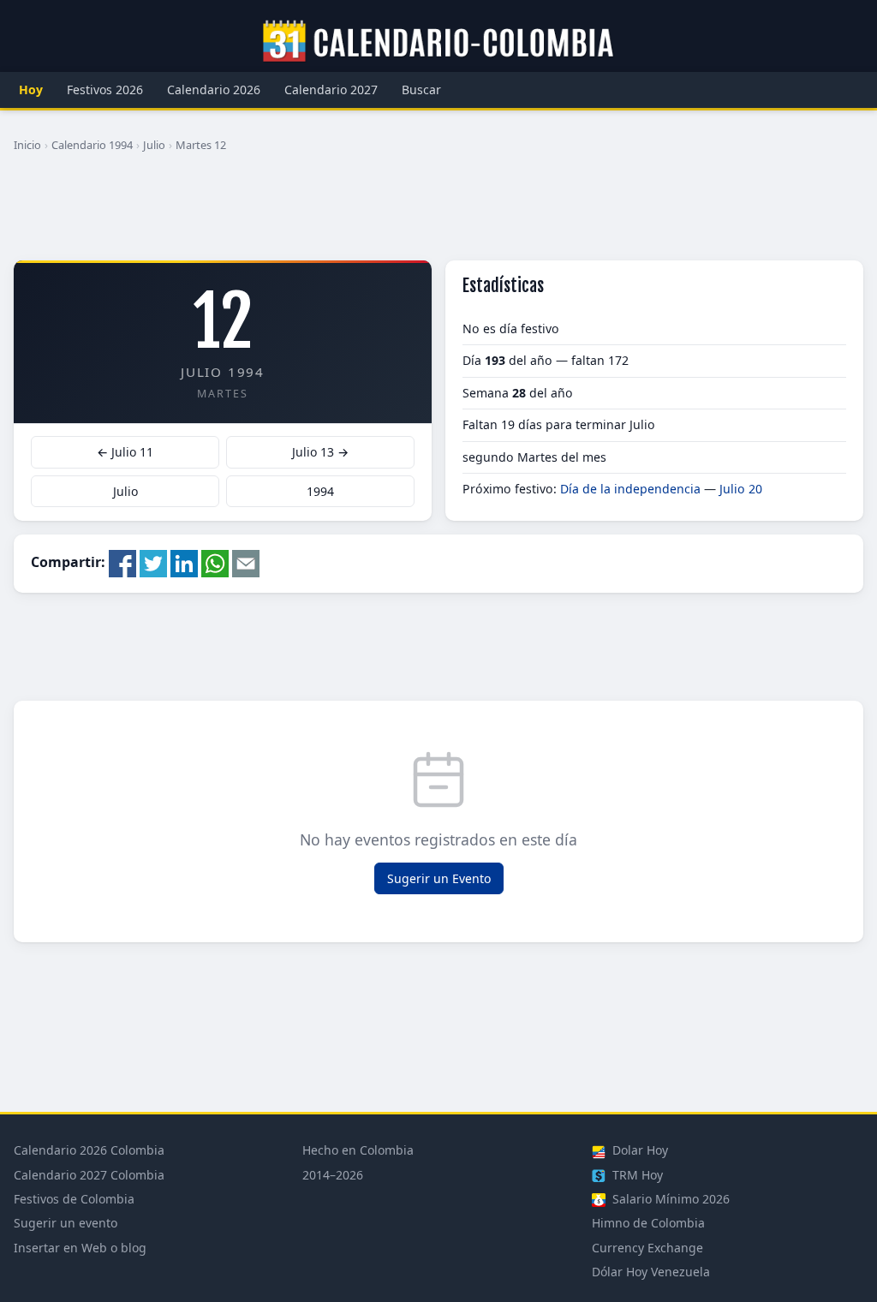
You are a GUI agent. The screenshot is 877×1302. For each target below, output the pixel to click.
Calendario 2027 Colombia (89, 1175)
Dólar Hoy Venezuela (651, 1271)
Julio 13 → (320, 452)
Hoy (31, 89)
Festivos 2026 (105, 89)
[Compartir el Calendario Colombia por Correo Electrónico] (246, 561)
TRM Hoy (636, 1175)
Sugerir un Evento (439, 878)
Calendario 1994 (92, 144)
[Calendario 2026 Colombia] (438, 42)
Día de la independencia (630, 489)
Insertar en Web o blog (80, 1247)
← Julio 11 (125, 452)
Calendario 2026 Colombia (89, 1150)
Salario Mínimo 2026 (669, 1199)
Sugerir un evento (65, 1223)
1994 (320, 491)
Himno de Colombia (648, 1223)
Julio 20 (740, 489)
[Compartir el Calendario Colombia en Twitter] (153, 561)
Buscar (421, 89)
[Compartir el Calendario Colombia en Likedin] (184, 561)
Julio (154, 144)
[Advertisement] (438, 213)
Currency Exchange (647, 1247)
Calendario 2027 (331, 89)
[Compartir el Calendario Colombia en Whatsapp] (215, 561)
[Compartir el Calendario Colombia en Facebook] (122, 561)
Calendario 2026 (213, 89)
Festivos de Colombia (74, 1199)
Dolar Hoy (638, 1150)
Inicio (27, 144)
